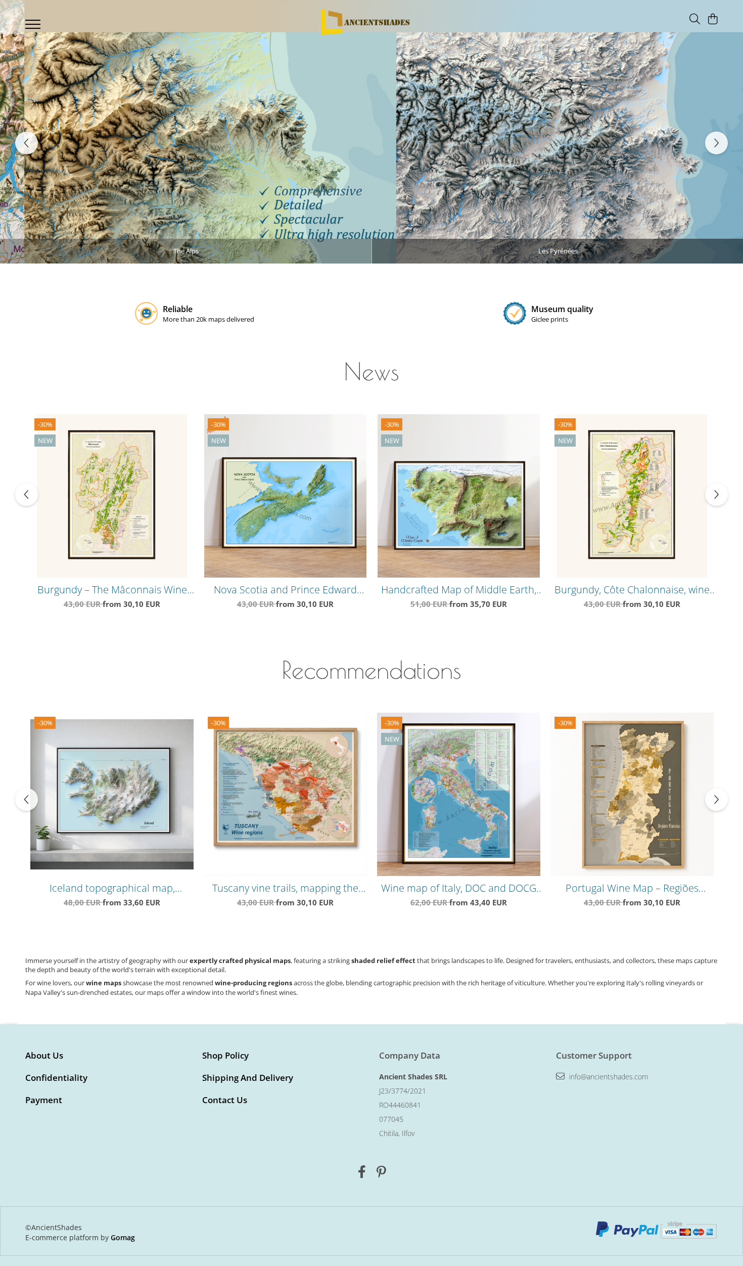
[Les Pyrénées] (371, 132)
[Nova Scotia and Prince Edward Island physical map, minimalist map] (285, 496)
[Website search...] (694, 19)
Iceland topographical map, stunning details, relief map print (112, 888)
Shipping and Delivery (247, 1077)
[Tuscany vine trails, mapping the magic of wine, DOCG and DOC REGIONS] (285, 794)
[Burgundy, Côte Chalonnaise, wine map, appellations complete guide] (632, 496)
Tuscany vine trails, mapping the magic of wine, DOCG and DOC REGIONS (285, 888)
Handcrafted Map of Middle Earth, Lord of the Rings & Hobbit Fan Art (459, 589)
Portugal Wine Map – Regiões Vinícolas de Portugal (632, 888)
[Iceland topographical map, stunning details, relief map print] (112, 794)
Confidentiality (56, 1077)
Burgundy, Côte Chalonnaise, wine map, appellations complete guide (632, 589)
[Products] (34, 27)
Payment (43, 1100)
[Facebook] (361, 1172)
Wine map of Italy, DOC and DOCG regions (458, 888)
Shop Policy (225, 1055)
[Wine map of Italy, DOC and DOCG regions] (458, 794)
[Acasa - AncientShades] (364, 22)
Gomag (122, 1237)
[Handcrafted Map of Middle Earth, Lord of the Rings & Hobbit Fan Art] (458, 496)
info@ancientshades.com (607, 1076)
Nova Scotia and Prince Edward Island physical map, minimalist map (285, 589)
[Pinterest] (381, 1172)
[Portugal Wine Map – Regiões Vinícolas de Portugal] (632, 794)
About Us (44, 1055)
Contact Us (224, 1100)
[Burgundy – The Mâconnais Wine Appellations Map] (112, 496)
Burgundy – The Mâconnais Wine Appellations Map (112, 589)
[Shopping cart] (712, 19)
